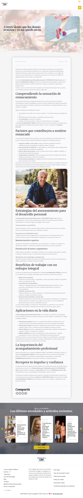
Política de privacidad (59, 476)
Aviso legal (57, 470)
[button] (79, 7)
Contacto (6, 481)
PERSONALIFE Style (52, 80)
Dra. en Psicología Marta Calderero (25, 82)
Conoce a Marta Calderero (11, 469)
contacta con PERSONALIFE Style (44, 377)
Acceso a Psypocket (9, 486)
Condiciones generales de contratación (64, 486)
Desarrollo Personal (21, 61)
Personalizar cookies (59, 483)
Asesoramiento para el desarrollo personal (32, 80)
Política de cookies (59, 479)
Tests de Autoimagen (9, 476)
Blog (5, 479)
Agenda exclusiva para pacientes (12, 484)
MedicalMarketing (58, 494)
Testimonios (7, 474)
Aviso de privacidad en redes (61, 473)
